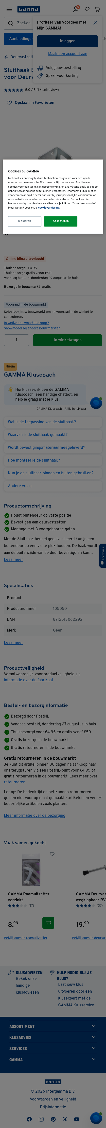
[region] (53, 196)
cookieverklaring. (49, 207)
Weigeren (24, 221)
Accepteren (61, 221)
